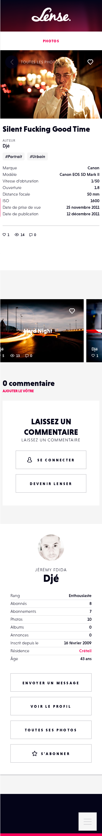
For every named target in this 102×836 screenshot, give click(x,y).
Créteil (85, 650)
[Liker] (90, 62)
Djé (6, 146)
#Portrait (13, 156)
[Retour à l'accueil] (51, 15)
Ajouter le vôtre (18, 391)
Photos (51, 41)
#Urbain (37, 156)
